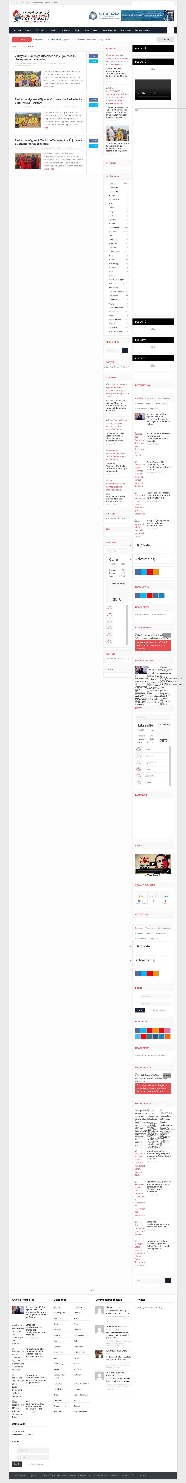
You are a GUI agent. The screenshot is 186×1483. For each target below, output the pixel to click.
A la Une (53, 63)
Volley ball (66, 30)
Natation (112, 283)
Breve (111, 207)
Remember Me (159, 1010)
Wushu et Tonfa (115, 331)
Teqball (112, 323)
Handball (53, 30)
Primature (113, 299)
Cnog (111, 211)
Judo (111, 255)
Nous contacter (51, 3)
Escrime (112, 223)
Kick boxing (113, 263)
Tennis (111, 315)
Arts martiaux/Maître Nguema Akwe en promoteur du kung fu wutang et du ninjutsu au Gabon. (116, 405)
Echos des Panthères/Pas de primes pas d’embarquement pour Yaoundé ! (158, 437)
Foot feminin (114, 227)
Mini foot (112, 275)
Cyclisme (112, 215)
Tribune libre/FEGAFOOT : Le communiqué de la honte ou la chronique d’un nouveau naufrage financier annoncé (117, 112)
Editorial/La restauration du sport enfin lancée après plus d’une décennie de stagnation (117, 147)
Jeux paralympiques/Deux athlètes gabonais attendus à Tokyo (115, 498)
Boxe (111, 203)
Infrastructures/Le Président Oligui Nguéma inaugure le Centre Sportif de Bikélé (159, 1149)
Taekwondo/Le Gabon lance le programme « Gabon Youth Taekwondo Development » (158, 1239)
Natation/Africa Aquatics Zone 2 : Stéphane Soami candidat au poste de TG (43, 40)
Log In (140, 1010)
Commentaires (164, 398)
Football (28, 30)
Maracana (113, 267)
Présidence (113, 295)
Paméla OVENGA (29, 148)
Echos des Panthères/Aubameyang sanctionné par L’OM (158, 1218)
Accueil (16, 3)
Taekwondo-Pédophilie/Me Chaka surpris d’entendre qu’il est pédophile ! (116, 467)
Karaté (111, 259)
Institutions (126, 30)
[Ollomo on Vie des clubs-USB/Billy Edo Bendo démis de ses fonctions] (99, 1304)
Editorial (25, 3)
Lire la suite (49, 86)
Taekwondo (113, 311)
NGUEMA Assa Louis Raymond (115, 1367)
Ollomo (109, 1301)
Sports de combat (109, 30)
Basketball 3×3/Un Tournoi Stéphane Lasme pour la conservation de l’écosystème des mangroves (159, 1180)
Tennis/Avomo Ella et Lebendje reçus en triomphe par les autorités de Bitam (115, 437)
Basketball (40, 30)
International (37, 3)
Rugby (77, 30)
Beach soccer (114, 199)
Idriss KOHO (27, 63)
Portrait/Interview (142, 30)
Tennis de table (115, 319)
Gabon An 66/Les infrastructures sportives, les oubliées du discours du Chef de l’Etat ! (116, 73)
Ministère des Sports (117, 279)
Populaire (139, 398)
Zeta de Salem (112, 1320)
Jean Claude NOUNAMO (116, 1344)
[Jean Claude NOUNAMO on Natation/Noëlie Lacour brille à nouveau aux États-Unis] (99, 1347)
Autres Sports (91, 30)
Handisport (113, 243)
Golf (110, 235)
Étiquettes (139, 403)
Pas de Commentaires (23, 66)
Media (111, 271)
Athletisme (113, 187)
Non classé (113, 287)
